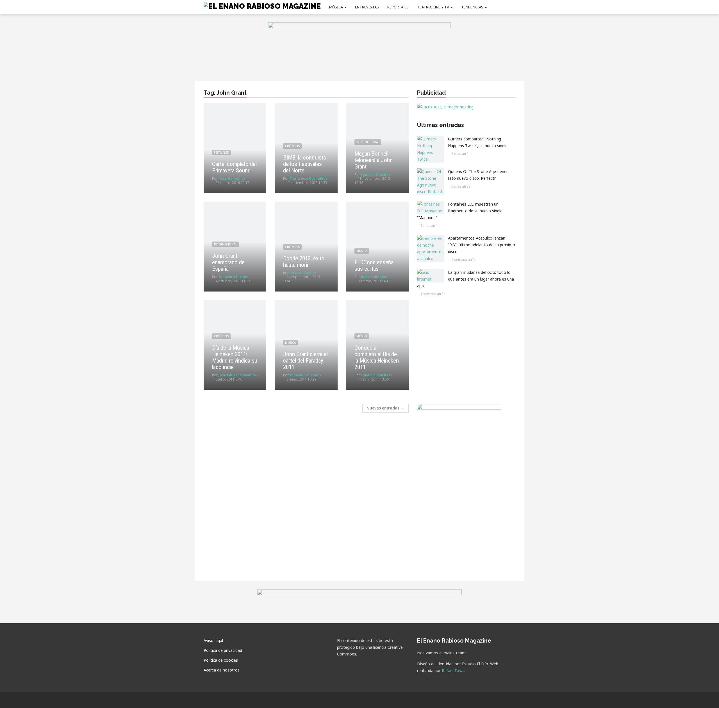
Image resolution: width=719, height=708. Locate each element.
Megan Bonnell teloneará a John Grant (373, 160)
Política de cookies (221, 660)
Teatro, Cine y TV (433, 7)
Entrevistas (367, 7)
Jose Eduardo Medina (237, 375)
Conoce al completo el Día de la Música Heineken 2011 (376, 357)
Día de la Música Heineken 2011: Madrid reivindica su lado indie (234, 357)
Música (336, 7)
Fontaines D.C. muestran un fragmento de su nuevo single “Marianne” (459, 210)
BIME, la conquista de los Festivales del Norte (304, 164)
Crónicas (292, 146)
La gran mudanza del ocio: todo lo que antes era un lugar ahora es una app (465, 279)
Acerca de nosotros (222, 670)
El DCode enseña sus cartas (373, 265)
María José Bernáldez (308, 178)
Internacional (367, 142)
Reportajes (398, 7)
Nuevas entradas (385, 408)
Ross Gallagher (232, 178)
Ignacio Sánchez (375, 174)
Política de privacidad (223, 650)
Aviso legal (213, 640)
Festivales (221, 152)
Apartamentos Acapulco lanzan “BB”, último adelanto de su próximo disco (481, 245)
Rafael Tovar (453, 670)
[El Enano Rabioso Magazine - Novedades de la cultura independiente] (262, 6)
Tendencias (472, 7)
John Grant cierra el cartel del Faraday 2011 (305, 360)
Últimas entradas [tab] (440, 125)
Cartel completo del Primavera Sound (234, 167)
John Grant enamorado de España (228, 262)
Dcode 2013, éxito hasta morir (303, 261)
